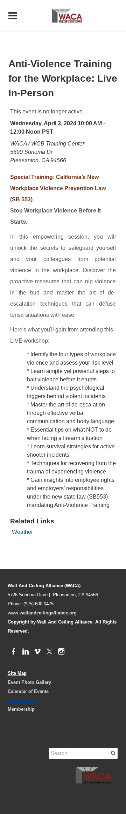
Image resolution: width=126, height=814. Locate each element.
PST (47, 132)
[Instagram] (61, 652)
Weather (22, 532)
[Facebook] (13, 652)
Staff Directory (23, 700)
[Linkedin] (25, 652)
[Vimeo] (37, 652)
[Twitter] (49, 652)
